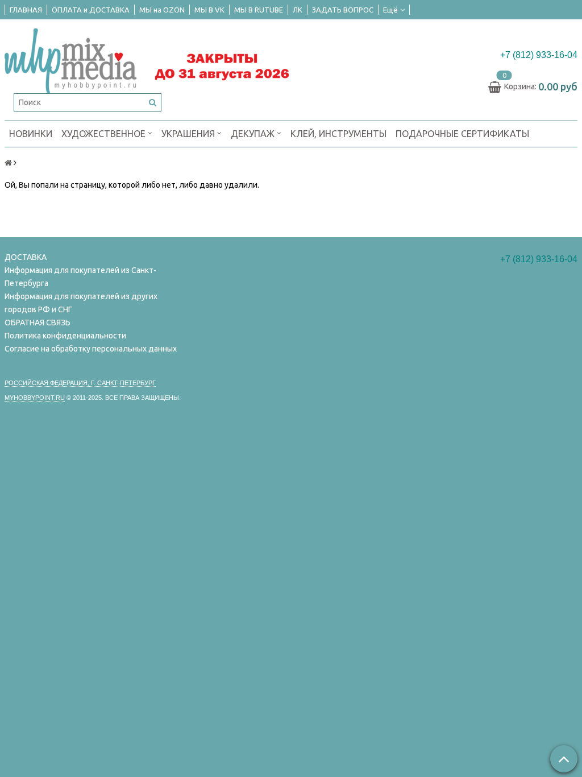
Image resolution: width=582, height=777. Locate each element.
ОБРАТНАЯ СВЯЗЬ (37, 322)
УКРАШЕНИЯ (189, 134)
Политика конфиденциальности (65, 335)
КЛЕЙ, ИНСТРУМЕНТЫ (338, 134)
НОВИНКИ (30, 134)
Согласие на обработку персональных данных (91, 348)
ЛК (297, 10)
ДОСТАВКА (26, 257)
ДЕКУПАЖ (254, 134)
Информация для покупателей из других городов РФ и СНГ (81, 303)
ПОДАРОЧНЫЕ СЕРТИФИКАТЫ (462, 134)
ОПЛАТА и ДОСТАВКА (91, 10)
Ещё (390, 10)
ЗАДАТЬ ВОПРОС (342, 10)
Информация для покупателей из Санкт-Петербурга (80, 277)
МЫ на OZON (162, 10)
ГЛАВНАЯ (26, 10)
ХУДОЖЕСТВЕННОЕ (104, 134)
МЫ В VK (209, 10)
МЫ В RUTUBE (258, 10)
